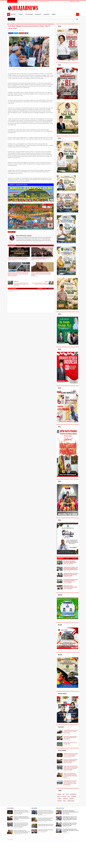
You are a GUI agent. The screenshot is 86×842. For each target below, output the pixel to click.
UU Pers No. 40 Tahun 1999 (24, 1)
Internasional (29, 14)
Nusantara (73, 796)
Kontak (36, 1)
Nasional (13, 14)
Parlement (47, 14)
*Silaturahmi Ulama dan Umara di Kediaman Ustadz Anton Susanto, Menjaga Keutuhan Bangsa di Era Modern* (67, 711)
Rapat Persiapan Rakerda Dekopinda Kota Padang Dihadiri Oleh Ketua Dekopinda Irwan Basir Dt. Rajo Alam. (45, 819)
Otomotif (59, 798)
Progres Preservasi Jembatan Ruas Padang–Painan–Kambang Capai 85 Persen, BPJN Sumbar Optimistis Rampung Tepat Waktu (18, 274)
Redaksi (32, 1)
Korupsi (59, 796)
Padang (13, 231)
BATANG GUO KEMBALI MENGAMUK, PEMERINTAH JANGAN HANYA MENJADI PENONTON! (41, 258)
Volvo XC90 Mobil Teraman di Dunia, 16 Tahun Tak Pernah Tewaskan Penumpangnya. (70, 731)
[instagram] (75, 1)
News (69, 796)
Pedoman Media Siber (44, 1)
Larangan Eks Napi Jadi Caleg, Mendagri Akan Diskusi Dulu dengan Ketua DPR (70, 574)
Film (63, 794)
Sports (64, 800)
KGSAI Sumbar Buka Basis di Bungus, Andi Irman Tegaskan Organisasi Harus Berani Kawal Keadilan (18, 258)
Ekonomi (59, 794)
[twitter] (72, 1)
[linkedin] (78, 1)
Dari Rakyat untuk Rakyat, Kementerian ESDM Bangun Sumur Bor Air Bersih (69, 562)
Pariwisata (38, 14)
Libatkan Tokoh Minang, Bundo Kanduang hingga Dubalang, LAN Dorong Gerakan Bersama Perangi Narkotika (41, 274)
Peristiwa (59, 800)
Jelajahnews (10, 839)
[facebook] (71, 1)
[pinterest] (77, 1)
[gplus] (74, 1)
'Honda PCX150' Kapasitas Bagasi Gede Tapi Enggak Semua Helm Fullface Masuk (70, 737)
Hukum (20, 14)
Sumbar (54, 14)
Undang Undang (70, 800)
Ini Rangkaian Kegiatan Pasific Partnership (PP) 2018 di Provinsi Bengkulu (70, 581)
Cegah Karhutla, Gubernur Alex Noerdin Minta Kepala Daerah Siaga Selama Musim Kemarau (70, 568)
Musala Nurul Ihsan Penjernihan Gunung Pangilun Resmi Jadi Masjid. (70, 587)
